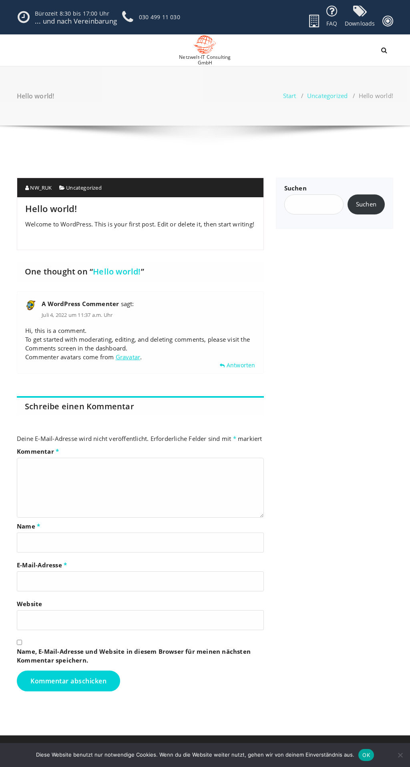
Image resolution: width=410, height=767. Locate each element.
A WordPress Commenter (80, 304)
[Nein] (400, 755)
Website (29, 604)
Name (28, 526)
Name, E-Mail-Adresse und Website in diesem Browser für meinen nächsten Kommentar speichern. (134, 655)
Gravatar (128, 357)
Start (289, 96)
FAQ (332, 23)
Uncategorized (327, 96)
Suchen (295, 188)
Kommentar (38, 451)
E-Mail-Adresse (42, 565)
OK (366, 755)
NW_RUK (40, 187)
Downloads (360, 23)
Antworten (241, 365)
